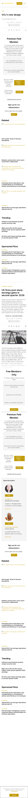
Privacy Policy (14, 791)
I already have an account (14, 99)
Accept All (14, 795)
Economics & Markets (7, 286)
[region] (14, 792)
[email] (19, 326)
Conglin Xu (8, 316)
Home (3, 11)
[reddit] (16, 326)
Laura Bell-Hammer (17, 316)
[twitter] (14, 326)
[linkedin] (11, 326)
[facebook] (9, 326)
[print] (25, 326)
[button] (3, 3)
